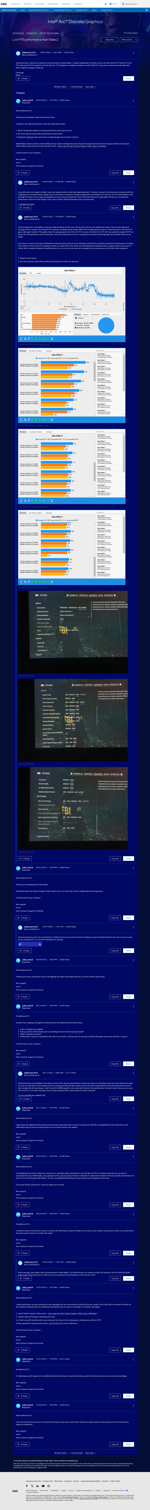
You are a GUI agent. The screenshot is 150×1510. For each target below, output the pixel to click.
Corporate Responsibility (90, 1481)
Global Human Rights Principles (89, 1498)
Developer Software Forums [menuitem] (38, 10)
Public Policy (115, 1481)
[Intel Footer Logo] (15, 1490)
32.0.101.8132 (66, 1175)
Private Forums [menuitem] (106, 10)
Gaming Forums (31, 33)
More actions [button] (127, 39)
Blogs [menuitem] (94, 10)
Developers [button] (53, 4)
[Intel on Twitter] (32, 1486)
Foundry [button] (78, 4)
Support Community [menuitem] (9, 10)
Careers (76, 1481)
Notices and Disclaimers (101, 1497)
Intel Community (18, 33)
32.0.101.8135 (55, 1323)
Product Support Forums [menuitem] (62, 10)
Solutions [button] (39, 4)
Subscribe (110, 39)
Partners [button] (66, 4)
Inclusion (105, 1481)
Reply (128, 78)
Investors (68, 1481)
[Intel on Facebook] (27, 1486)
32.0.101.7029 (77, 1031)
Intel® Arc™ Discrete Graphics (49, 33)
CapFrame (30, 137)
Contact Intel (48, 1481)
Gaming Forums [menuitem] (81, 10)
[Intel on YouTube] (43, 1486)
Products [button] (15, 4)
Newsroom (58, 1481)
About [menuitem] (23, 10)
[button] (133, 52)
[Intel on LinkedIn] (38, 1486)
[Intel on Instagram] (48, 1486)
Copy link (115, 172)
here (76, 1460)
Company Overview (33, 1481)
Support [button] (28, 4)
